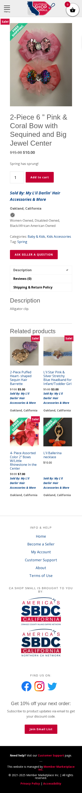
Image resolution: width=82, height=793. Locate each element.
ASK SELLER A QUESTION (34, 254)
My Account (41, 551)
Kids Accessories (59, 236)
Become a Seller (41, 544)
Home (41, 536)
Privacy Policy (30, 783)
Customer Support (41, 559)
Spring (22, 242)
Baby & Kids (36, 236)
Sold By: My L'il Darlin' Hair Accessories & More (35, 196)
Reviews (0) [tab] (22, 278)
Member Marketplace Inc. (56, 768)
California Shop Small (41, 8)
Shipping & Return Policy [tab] (32, 287)
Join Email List (41, 729)
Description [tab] (22, 270)
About (41, 567)
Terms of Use (41, 575)
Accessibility (52, 783)
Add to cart (39, 177)
